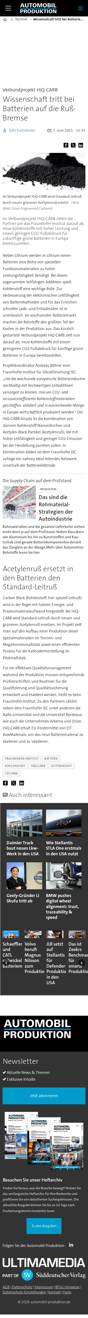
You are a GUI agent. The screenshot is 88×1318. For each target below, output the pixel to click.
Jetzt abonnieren (44, 1095)
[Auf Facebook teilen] (66, 145)
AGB (6, 1287)
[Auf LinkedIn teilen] (81, 145)
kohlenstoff (15, 766)
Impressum (44, 1287)
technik (11, 773)
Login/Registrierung (81, 8)
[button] (6, 962)
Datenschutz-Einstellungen (24, 1292)
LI (72, 1244)
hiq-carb (38, 766)
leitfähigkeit (61, 766)
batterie (51, 759)
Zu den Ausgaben (44, 1226)
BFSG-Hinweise (67, 1287)
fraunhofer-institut (21, 759)
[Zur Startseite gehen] (38, 8)
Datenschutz (22, 1287)
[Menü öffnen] (8, 8)
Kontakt (54, 1292)
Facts (67, 1292)
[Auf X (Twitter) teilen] (74, 145)
